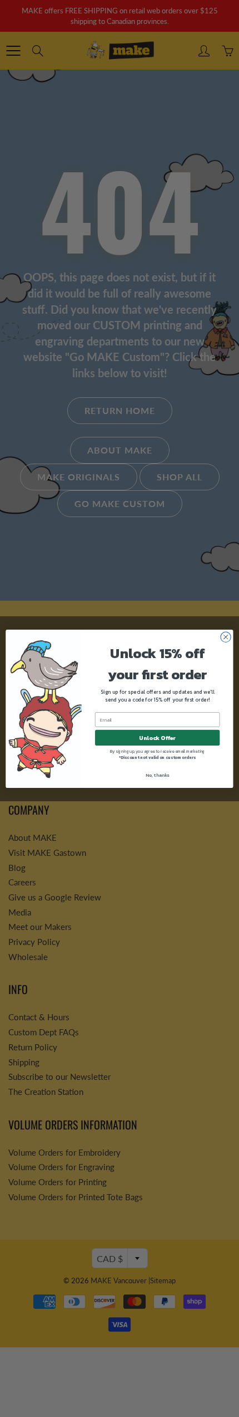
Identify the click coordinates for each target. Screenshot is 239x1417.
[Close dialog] (226, 637)
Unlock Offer (157, 737)
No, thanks (157, 774)
